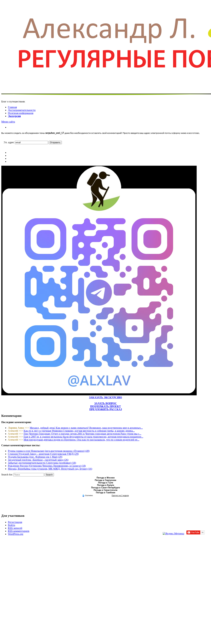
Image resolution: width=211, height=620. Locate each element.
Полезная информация (20, 113)
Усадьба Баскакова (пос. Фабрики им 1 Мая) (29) (35, 456)
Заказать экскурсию (105, 397)
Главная (12, 107)
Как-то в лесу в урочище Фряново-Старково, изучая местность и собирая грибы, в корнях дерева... (79, 430)
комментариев (18, 531)
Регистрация (15, 522)
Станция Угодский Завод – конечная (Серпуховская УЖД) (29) (43, 453)
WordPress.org (15, 534)
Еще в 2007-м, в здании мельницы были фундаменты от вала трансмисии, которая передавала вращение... (83, 436)
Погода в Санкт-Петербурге (105, 487)
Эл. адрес (9, 142)
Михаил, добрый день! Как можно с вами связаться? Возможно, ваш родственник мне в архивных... (86, 427)
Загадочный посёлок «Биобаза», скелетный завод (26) (38, 459)
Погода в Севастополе (105, 490)
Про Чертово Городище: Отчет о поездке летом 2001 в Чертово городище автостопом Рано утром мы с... (82, 433)
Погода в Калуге (105, 485)
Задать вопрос (105, 403)
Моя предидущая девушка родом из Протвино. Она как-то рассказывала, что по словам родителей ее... (81, 439)
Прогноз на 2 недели (120, 495)
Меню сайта (8, 121)
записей (15, 528)
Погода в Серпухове (105, 480)
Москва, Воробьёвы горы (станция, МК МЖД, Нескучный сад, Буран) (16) (50, 468)
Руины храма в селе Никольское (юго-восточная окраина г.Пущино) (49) (49, 451)
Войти (11, 525)
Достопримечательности (22, 110)
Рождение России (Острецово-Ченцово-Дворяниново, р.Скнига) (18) (47, 465)
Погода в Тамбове (105, 492)
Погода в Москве (106, 477)
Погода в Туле (105, 482)
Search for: (7, 474)
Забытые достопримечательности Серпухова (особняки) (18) (42, 462)
